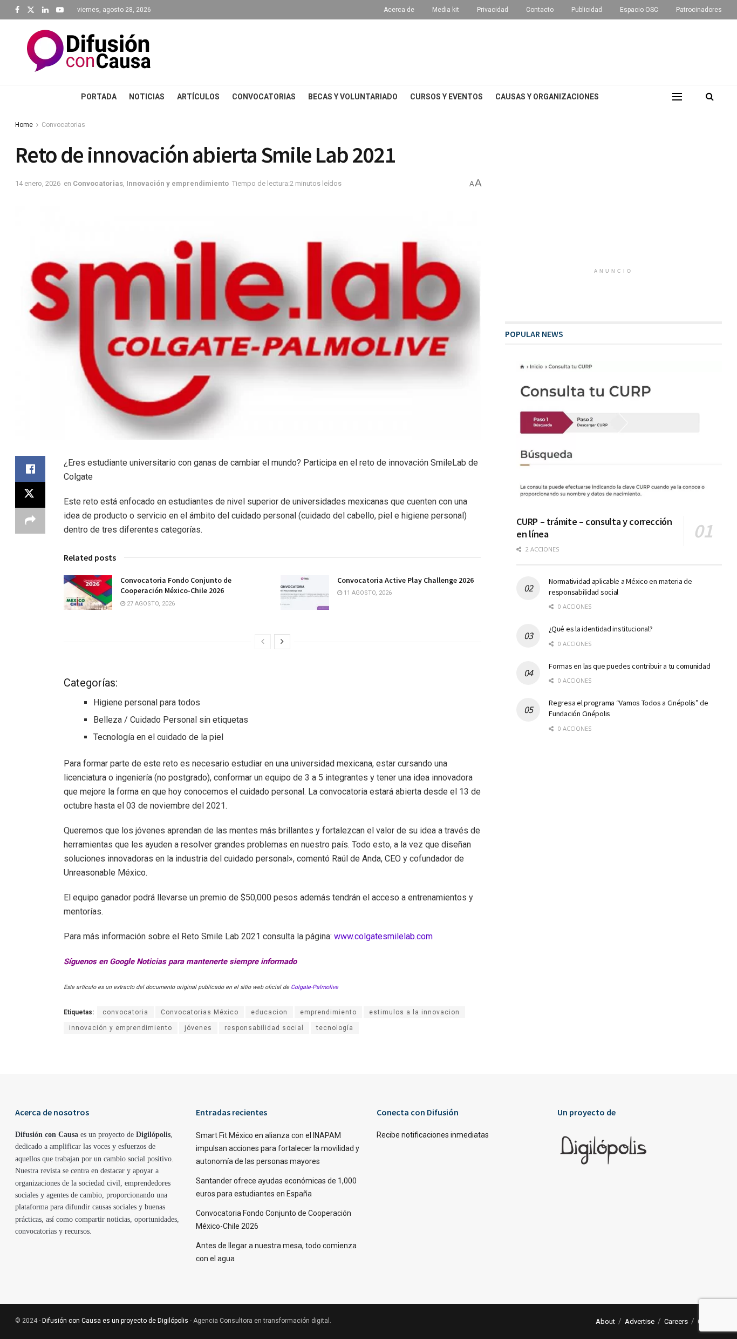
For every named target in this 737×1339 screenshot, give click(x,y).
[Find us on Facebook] (17, 10)
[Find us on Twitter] (31, 10)
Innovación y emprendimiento (177, 183)
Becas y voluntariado (353, 96)
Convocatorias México (199, 1012)
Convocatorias (264, 96)
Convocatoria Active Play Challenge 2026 (405, 580)
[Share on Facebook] (30, 469)
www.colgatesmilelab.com (383, 936)
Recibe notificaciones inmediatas (433, 1135)
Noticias (147, 96)
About (605, 1321)
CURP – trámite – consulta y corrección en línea (594, 527)
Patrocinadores (699, 10)
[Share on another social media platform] (30, 521)
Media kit (445, 10)
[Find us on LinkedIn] (45, 10)
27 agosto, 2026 (150, 603)
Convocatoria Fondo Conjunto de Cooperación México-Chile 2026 (175, 585)
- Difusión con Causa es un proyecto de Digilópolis (113, 1320)
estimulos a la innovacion (414, 1012)
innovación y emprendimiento (120, 1028)
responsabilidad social (264, 1028)
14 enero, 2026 (37, 183)
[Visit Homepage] (88, 52)
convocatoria (125, 1012)
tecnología (334, 1028)
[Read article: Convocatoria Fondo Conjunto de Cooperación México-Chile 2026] (88, 592)
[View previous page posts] (263, 641)
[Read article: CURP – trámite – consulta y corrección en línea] (619, 434)
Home (24, 125)
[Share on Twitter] (30, 495)
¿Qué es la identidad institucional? (600, 629)
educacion (269, 1012)
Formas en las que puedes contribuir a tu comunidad (629, 666)
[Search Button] (710, 96)
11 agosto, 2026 (367, 592)
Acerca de (399, 10)
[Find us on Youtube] (60, 10)
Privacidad (492, 10)
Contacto (540, 10)
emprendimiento (328, 1012)
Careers (676, 1321)
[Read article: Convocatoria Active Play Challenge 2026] (305, 592)
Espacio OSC (639, 10)
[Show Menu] (677, 96)
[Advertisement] (457, 50)
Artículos (198, 96)
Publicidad (586, 10)
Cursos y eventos (446, 96)
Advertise (639, 1321)
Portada (99, 96)
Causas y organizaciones (547, 96)
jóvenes (198, 1028)
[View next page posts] (282, 641)
